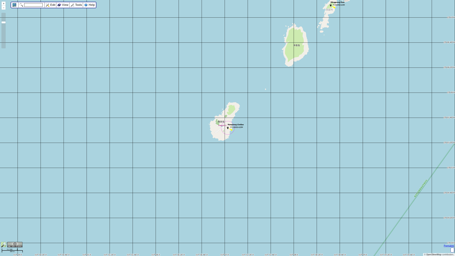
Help (92, 4)
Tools (78, 4)
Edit (52, 4)
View (65, 4)
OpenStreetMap (433, 254)
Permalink (449, 245)
